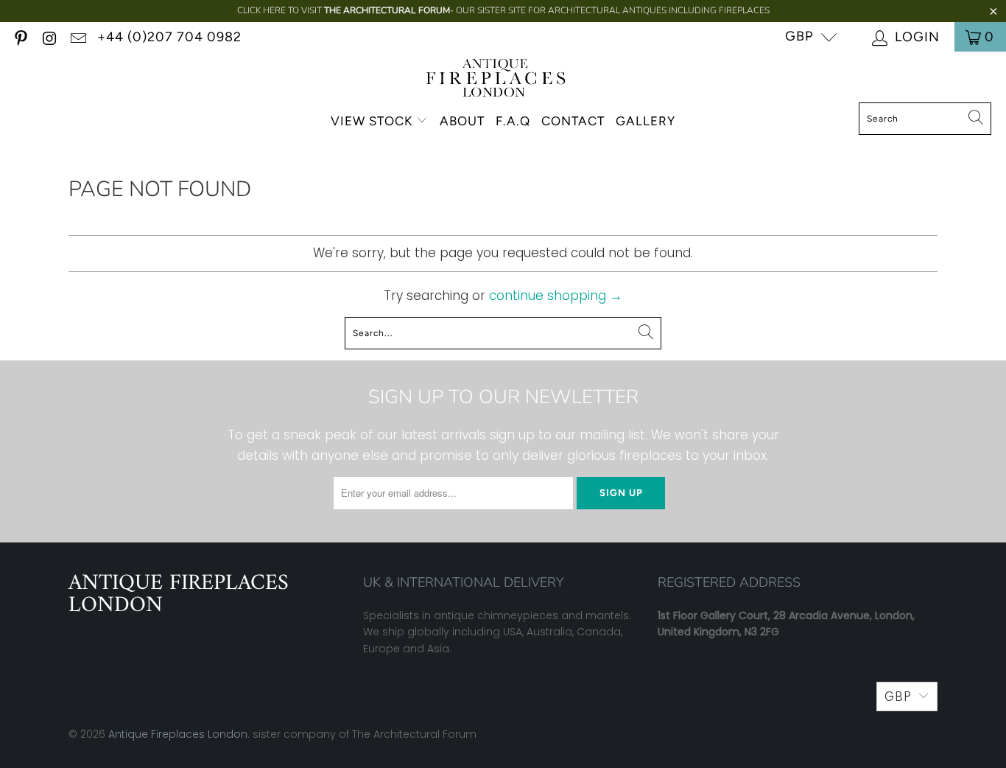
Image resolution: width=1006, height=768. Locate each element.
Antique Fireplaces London (177, 734)
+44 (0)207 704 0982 (169, 37)
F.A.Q (513, 121)
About (462, 121)
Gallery (645, 121)
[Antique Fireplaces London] (496, 80)
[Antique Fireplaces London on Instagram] (48, 36)
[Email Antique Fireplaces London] (77, 36)
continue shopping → (555, 295)
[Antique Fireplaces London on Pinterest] (20, 36)
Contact (573, 121)
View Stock (371, 121)
